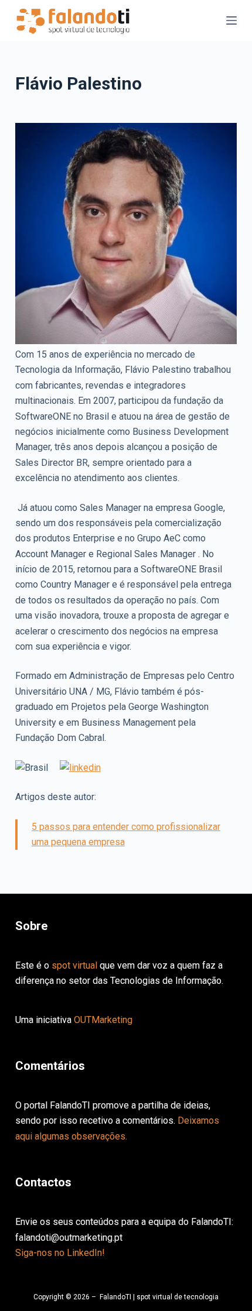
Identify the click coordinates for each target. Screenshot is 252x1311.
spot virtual (74, 965)
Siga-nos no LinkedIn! (60, 1252)
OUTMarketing (103, 1019)
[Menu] (231, 20)
